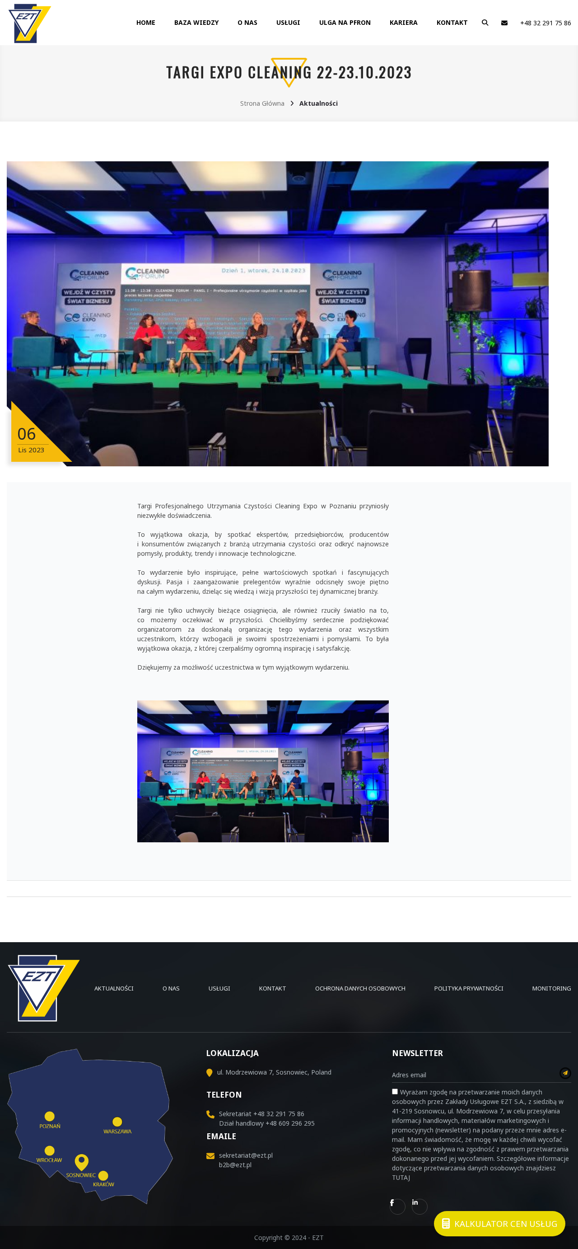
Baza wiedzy (196, 22)
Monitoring (551, 988)
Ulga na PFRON (345, 22)
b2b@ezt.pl (235, 1164)
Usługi (288, 22)
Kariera (404, 22)
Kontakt (452, 22)
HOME (145, 22)
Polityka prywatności (468, 988)
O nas (247, 22)
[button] (483, 22)
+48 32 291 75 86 (545, 23)
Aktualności (114, 988)
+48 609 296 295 (290, 1123)
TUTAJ (401, 1177)
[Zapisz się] (565, 1073)
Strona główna (262, 103)
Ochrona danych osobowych (360, 988)
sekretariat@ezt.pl (246, 1155)
